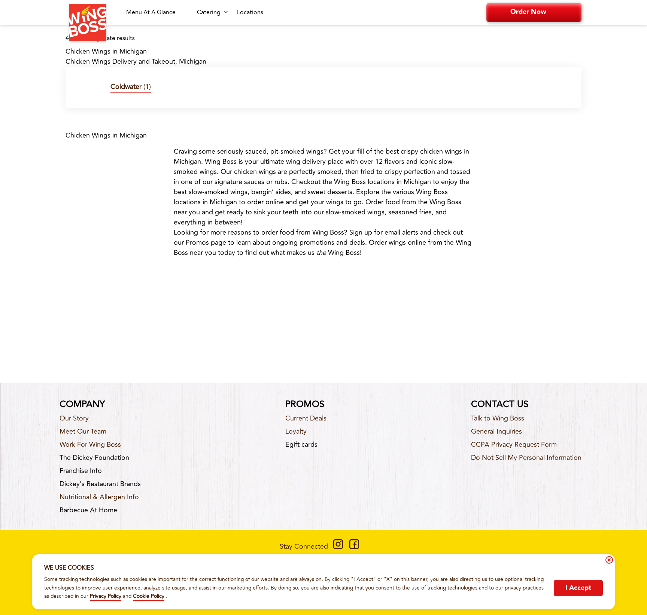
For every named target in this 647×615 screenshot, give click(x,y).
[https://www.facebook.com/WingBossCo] (354, 547)
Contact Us (499, 404)
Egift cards (301, 444)
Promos (304, 404)
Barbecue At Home (88, 510)
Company (82, 404)
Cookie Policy (148, 596)
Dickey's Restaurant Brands (100, 484)
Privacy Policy (105, 596)
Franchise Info (81, 470)
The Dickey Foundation (94, 457)
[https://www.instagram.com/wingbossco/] (338, 547)
